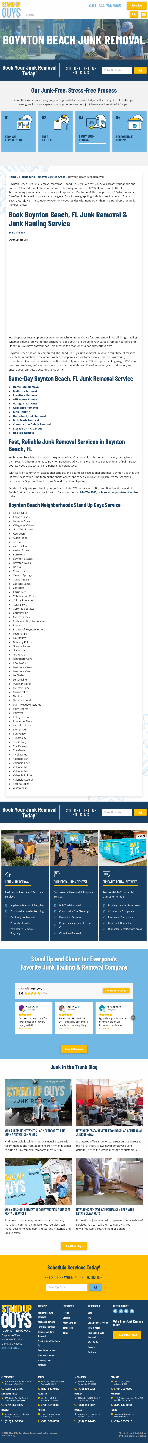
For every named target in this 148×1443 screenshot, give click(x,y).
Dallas (78, 1409)
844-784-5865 (109, 5)
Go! (140, 70)
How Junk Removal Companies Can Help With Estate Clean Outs (105, 1211)
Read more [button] (25, 1028)
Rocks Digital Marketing (134, 1435)
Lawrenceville (9, 1393)
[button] (144, 15)
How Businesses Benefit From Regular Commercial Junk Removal (109, 1133)
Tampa (41, 1377)
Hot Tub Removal (24, 432)
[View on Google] (21, 1008)
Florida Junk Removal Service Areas (42, 176)
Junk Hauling (21, 412)
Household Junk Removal (29, 416)
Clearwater (7, 1377)
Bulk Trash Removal (26, 420)
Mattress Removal (25, 391)
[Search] (134, 14)
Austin (41, 1409)
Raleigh (5, 1409)
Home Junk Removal (26, 387)
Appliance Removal (25, 407)
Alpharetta (80, 1377)
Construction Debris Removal (32, 424)
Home (12, 176)
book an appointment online (119, 492)
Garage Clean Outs (25, 403)
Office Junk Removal (26, 399)
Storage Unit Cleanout (27, 428)
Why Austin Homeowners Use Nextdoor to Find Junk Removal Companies (35, 1133)
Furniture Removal (25, 395)
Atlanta (115, 1377)
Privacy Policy (8, 1435)
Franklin (115, 1393)
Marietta (42, 1393)
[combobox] (76, 14)
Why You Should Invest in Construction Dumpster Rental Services (38, 1211)
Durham (78, 1393)
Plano (114, 1409)
